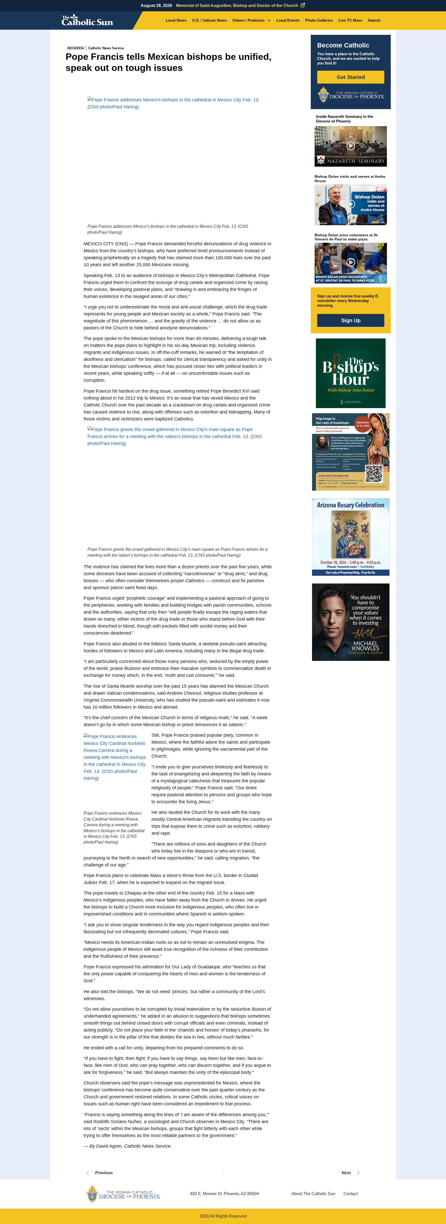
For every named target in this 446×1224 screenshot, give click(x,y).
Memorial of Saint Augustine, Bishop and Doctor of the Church (237, 5)
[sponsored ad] (350, 452)
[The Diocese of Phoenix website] (123, 1194)
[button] (350, 146)
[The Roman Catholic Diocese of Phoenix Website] (350, 94)
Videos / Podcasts (248, 20)
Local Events (288, 20)
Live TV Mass (350, 20)
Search (374, 20)
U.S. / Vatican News (209, 20)
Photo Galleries (319, 20)
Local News (176, 20)
